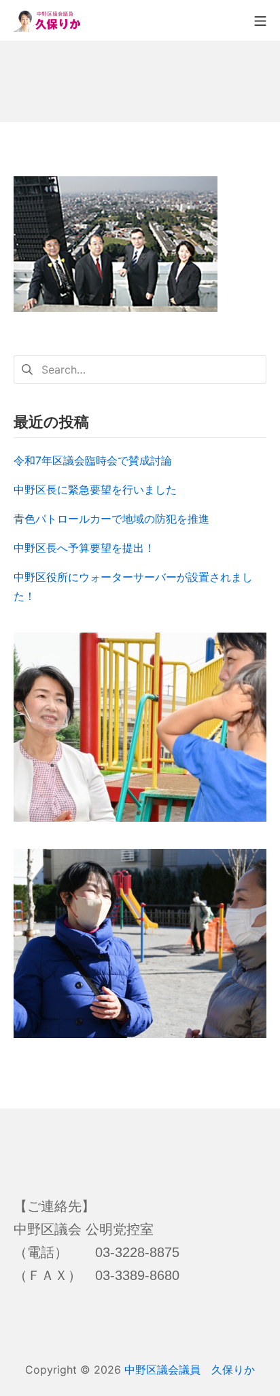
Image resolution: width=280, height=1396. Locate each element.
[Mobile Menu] (260, 20)
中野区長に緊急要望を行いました (95, 489)
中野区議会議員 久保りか (189, 1369)
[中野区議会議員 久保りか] (48, 20)
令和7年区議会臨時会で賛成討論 (93, 460)
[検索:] (140, 369)
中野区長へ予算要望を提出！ (84, 548)
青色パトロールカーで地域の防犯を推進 (111, 518)
